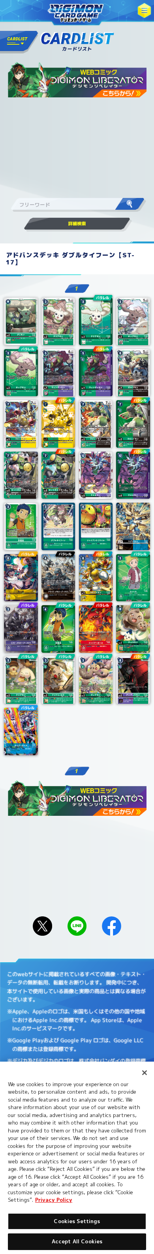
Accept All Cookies (77, 1241)
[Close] (144, 1072)
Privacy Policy (53, 1199)
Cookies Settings (77, 1221)
